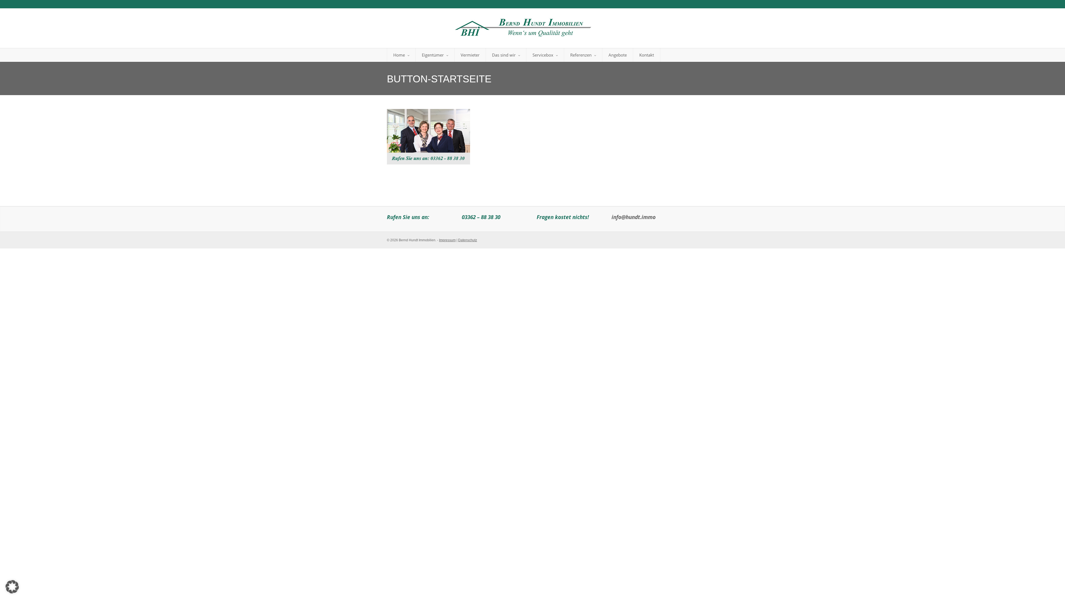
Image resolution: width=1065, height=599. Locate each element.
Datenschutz (467, 240)
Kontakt (646, 55)
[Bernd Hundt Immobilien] (522, 26)
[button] (12, 587)
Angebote (617, 55)
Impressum (447, 240)
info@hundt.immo (634, 217)
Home (399, 55)
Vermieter (470, 55)
